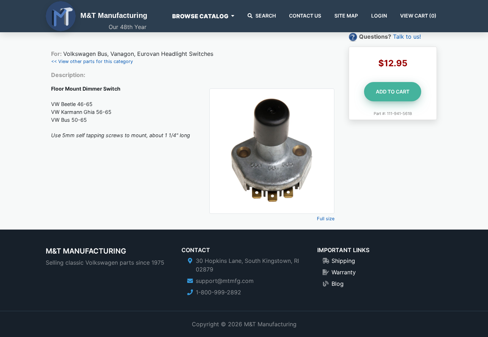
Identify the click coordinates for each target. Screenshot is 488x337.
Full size (325, 218)
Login (379, 16)
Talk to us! (407, 36)
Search (265, 16)
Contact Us (305, 16)
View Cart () (418, 16)
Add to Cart (392, 91)
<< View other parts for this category (92, 61)
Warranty (344, 272)
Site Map (346, 16)
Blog (338, 283)
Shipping (343, 260)
